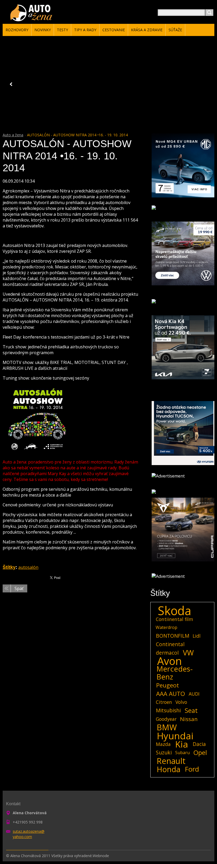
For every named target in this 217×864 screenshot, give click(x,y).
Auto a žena (13, 134)
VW (188, 653)
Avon (169, 661)
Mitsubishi (168, 710)
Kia (181, 744)
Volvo (181, 702)
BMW (167, 727)
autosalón (28, 567)
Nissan (189, 719)
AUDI (194, 694)
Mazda (163, 744)
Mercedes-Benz (174, 673)
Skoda (174, 611)
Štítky (9, 567)
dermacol (167, 652)
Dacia (199, 744)
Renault (171, 761)
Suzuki (164, 752)
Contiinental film (174, 619)
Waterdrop (166, 627)
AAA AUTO (170, 694)
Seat (191, 710)
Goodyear (166, 719)
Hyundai (175, 736)
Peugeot (167, 685)
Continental (170, 644)
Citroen (164, 702)
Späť (19, 588)
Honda (168, 769)
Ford (192, 769)
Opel (200, 753)
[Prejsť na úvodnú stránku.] (32, 19)
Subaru (182, 752)
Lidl (197, 636)
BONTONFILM (172, 635)
